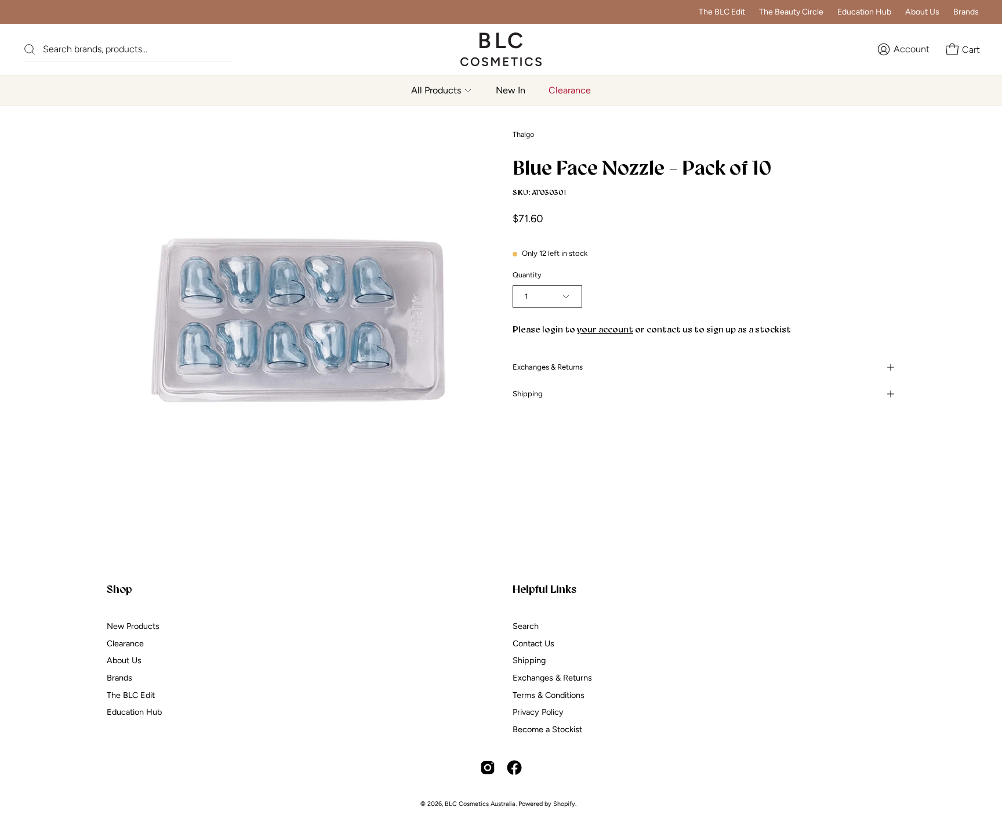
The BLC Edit (722, 12)
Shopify (564, 804)
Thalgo (523, 134)
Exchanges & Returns (548, 367)
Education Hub (864, 12)
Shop (119, 589)
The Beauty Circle (791, 12)
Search (526, 626)
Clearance (125, 643)
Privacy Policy (538, 712)
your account (605, 329)
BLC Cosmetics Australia (480, 804)
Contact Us (533, 643)
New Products (133, 626)
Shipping (528, 393)
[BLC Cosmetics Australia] (489, 49)
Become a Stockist (547, 729)
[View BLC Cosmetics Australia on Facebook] (514, 767)
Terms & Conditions (548, 694)
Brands (966, 12)
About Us (922, 12)
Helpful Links (544, 589)
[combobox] (137, 49)
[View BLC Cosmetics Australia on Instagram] (487, 767)
